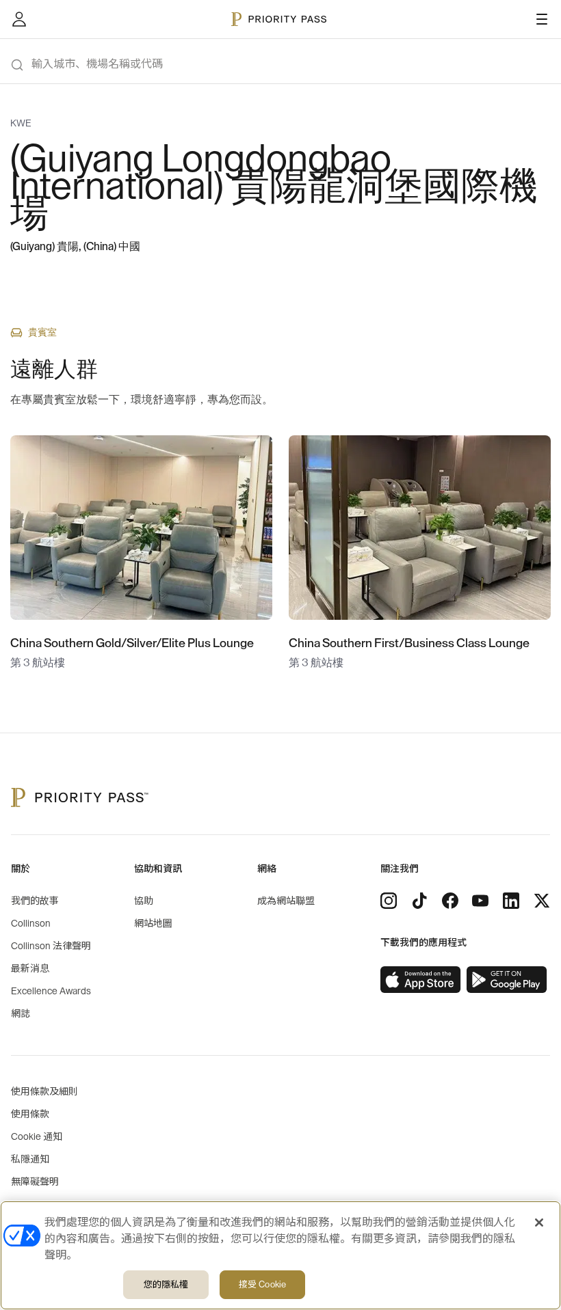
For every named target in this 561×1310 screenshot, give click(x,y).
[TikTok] (419, 900)
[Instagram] (388, 900)
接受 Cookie (262, 1284)
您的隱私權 (166, 1284)
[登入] (19, 19)
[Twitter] (542, 900)
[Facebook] (450, 900)
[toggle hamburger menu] (542, 19)
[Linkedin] (511, 900)
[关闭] (539, 1222)
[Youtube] (480, 900)
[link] (420, 980)
